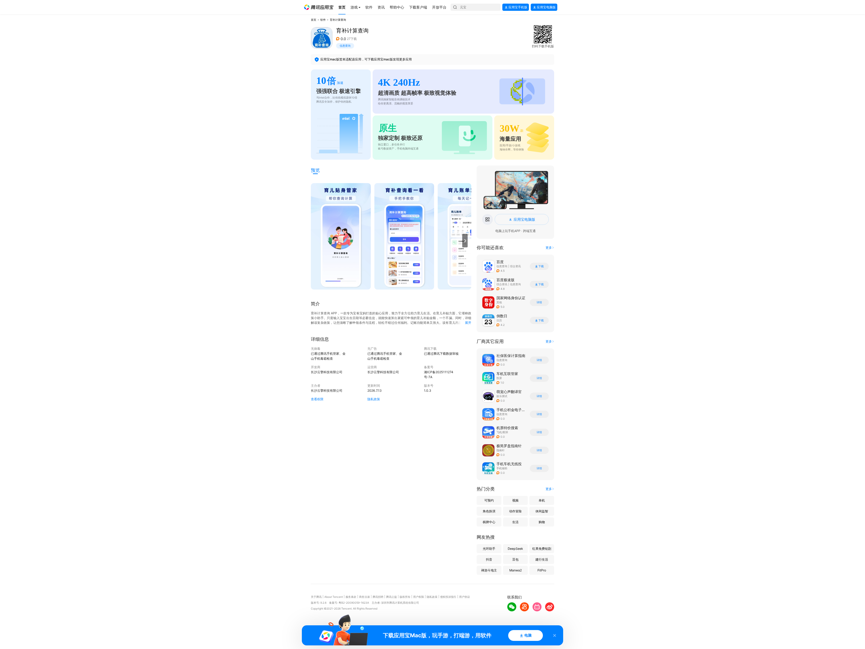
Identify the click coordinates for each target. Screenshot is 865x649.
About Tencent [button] (333, 596)
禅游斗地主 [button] (489, 570)
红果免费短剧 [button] (541, 548)
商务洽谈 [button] (364, 596)
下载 (541, 266)
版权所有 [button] (405, 596)
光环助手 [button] (489, 548)
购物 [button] (542, 522)
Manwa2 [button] (515, 570)
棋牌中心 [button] (489, 522)
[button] (318, 7)
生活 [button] (515, 522)
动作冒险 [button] (515, 511)
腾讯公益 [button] (391, 596)
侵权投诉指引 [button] (448, 596)
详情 (539, 302)
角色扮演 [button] (489, 511)
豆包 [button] (515, 559)
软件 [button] (323, 19)
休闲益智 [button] (541, 511)
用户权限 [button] (418, 596)
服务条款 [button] (351, 596)
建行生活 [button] (541, 559)
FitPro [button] (541, 570)
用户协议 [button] (464, 596)
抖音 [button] (489, 559)
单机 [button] (542, 500)
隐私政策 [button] (373, 399)
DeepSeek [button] (515, 548)
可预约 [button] (489, 500)
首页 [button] (313, 19)
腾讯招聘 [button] (378, 596)
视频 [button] (515, 500)
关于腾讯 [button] (316, 596)
